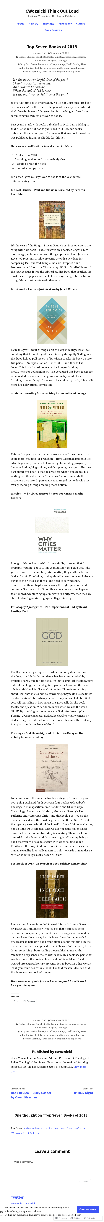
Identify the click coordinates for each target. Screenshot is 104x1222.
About (20, 23)
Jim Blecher (62, 68)
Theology (48, 23)
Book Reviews (53, 30)
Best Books (31, 64)
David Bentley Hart (76, 64)
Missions (80, 57)
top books (76, 71)
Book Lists (41, 57)
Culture (80, 23)
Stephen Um (63, 71)
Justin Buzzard (76, 68)
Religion (52, 60)
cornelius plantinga (55, 64)
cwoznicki (40, 53)
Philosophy (65, 23)
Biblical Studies (26, 57)
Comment (83, 1181)
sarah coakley (48, 71)
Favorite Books (47, 68)
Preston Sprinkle (31, 71)
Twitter (17, 1197)
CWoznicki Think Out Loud (52, 11)
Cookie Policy (74, 1215)
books (41, 64)
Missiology (69, 57)
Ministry (33, 23)
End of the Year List (29, 68)
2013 (22, 64)
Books (50, 57)
